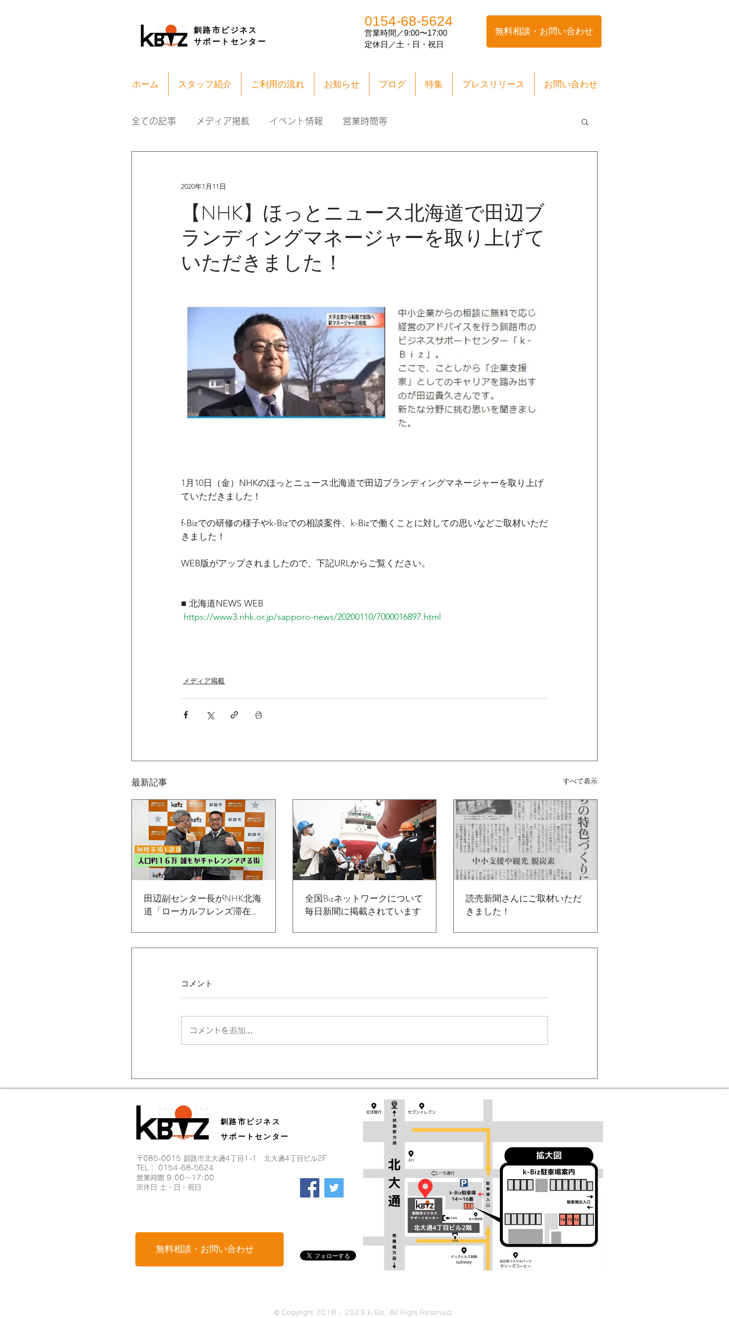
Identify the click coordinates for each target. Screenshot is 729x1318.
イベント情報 (296, 121)
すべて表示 (580, 781)
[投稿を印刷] (258, 714)
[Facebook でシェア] (185, 714)
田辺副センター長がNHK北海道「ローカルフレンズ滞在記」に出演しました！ (202, 905)
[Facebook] (309, 1188)
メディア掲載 (222, 121)
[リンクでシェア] (234, 714)
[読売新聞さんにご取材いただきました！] (525, 840)
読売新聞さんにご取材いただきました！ (524, 905)
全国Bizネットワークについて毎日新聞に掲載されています (364, 905)
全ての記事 (153, 121)
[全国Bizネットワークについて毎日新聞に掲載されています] (364, 840)
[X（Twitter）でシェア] (210, 714)
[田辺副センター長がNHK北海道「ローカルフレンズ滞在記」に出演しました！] (203, 840)
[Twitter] (334, 1188)
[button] (585, 121)
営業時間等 (365, 121)
